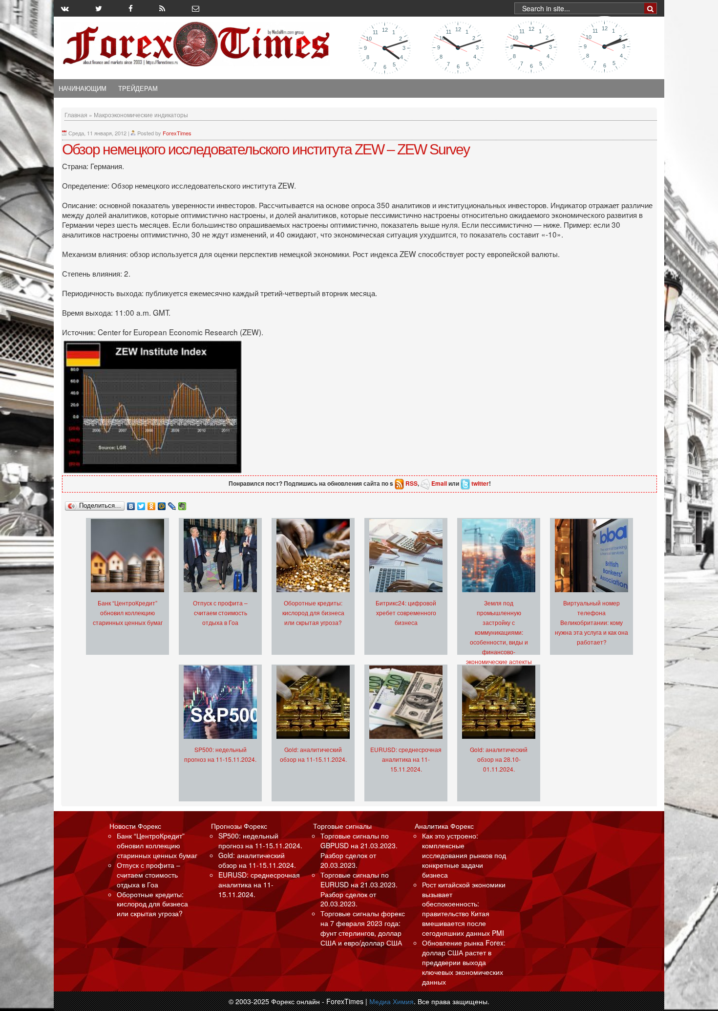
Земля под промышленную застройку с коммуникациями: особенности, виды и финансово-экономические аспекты (499, 632)
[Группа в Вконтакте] (65, 8)
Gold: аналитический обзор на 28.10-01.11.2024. (499, 759)
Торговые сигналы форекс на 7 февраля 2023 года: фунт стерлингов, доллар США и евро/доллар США (362, 927)
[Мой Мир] (162, 504)
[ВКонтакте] (131, 504)
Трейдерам (138, 88)
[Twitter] (141, 504)
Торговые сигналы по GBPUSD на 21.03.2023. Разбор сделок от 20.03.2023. (359, 850)
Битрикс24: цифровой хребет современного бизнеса (406, 612)
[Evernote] (182, 504)
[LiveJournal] (172, 504)
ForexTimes (177, 133)
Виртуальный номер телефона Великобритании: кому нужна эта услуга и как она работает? (591, 622)
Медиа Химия (391, 1001)
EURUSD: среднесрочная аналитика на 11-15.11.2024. (406, 759)
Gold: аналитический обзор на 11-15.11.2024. (257, 860)
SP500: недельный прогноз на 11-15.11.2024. (260, 840)
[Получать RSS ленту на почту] (195, 8)
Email (439, 483)
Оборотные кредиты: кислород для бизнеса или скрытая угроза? (313, 612)
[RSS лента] (162, 8)
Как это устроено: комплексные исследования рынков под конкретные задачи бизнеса (464, 855)
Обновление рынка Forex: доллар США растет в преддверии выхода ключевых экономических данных (464, 962)
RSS (411, 483)
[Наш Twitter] (98, 8)
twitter (480, 483)
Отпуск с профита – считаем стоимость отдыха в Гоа (220, 612)
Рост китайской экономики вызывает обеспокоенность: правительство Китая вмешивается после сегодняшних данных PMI (464, 909)
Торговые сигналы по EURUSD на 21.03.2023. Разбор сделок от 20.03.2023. (359, 889)
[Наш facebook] (130, 8)
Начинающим (82, 88)
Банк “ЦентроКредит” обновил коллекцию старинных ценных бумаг (128, 612)
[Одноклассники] (152, 504)
